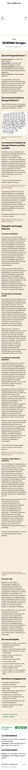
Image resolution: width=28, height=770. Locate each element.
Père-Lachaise (14, 46)
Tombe (14, 39)
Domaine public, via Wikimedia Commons (13, 574)
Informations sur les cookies (6, 728)
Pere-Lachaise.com (14, 3)
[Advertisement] (14, 21)
